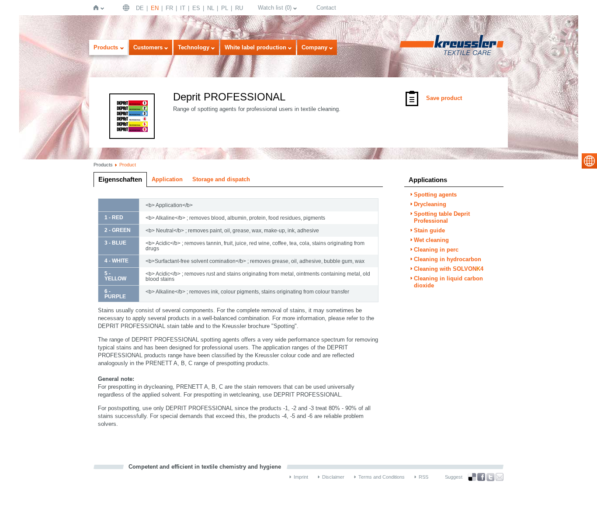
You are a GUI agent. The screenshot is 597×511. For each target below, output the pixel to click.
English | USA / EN (127, 7)
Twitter (490, 477)
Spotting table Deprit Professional (442, 217)
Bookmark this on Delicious (472, 477)
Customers (148, 47)
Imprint (301, 477)
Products (106, 47)
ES (196, 8)
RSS (423, 477)
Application (167, 179)
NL (210, 8)
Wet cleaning (431, 240)
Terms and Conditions (381, 477)
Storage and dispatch (221, 179)
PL (224, 8)
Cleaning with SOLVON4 (448, 269)
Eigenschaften (120, 179)
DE (140, 8)
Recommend (499, 477)
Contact (326, 7)
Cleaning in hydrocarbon (447, 259)
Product (127, 164)
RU (239, 8)
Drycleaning (430, 204)
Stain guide (429, 230)
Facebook (481, 477)
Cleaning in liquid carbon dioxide (448, 282)
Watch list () (275, 7)
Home (97, 7)
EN (155, 8)
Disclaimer (333, 477)
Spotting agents (435, 194)
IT (182, 8)
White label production (255, 47)
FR (169, 8)
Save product (444, 98)
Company (314, 47)
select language (589, 161)
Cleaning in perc (436, 249)
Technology (193, 47)
